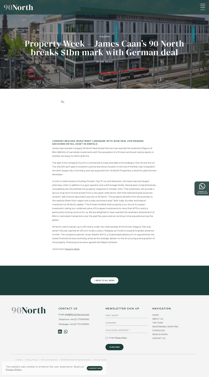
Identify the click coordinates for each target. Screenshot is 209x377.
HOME (155, 315)
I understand (95, 368)
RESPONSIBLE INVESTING (165, 327)
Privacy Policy (121, 338)
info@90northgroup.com (77, 314)
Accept (118, 338)
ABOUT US (157, 319)
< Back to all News (104, 280)
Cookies (18, 360)
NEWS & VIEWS (160, 334)
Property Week (71, 249)
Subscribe (114, 347)
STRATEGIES (158, 330)
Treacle (104, 360)
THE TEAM (157, 323)
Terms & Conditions (49, 360)
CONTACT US (158, 338)
